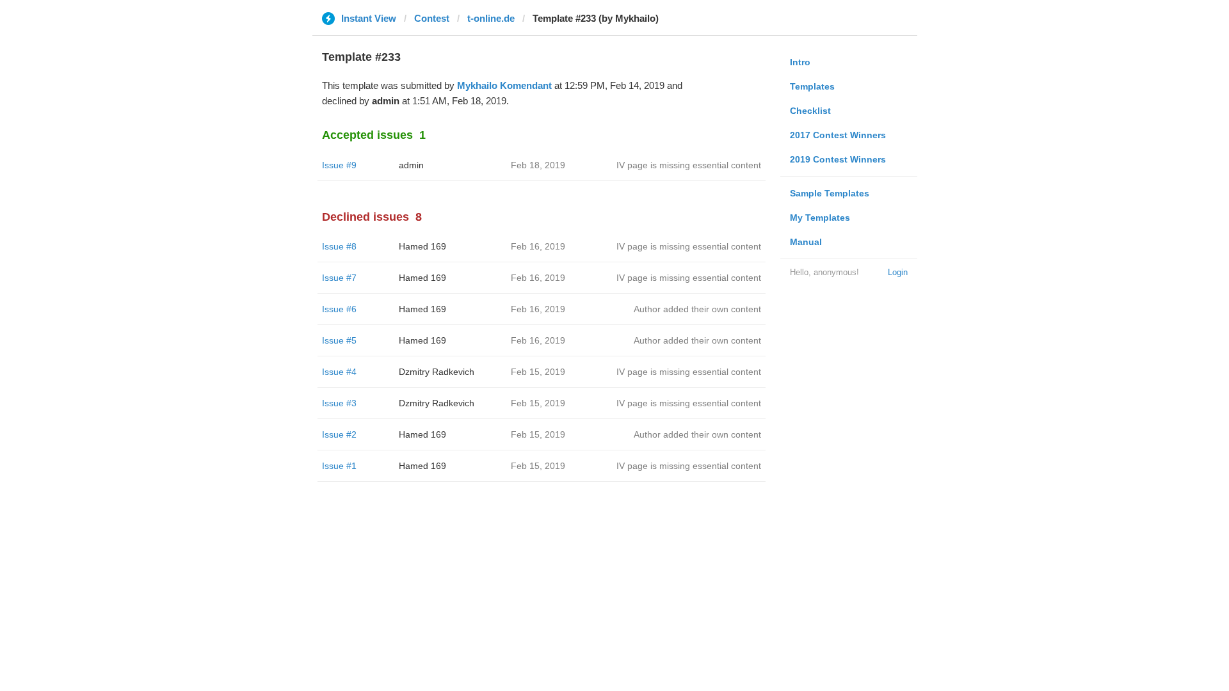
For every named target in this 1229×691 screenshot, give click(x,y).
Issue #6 (339, 309)
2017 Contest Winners (838, 135)
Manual (806, 242)
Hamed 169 (422, 246)
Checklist (810, 111)
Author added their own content (697, 309)
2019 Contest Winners (838, 159)
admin (411, 165)
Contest (431, 18)
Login (898, 272)
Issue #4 (339, 372)
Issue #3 (339, 403)
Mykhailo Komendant (504, 85)
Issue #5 (339, 340)
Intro (800, 62)
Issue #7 (339, 278)
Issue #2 (339, 434)
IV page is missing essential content (688, 165)
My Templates (820, 217)
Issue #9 (339, 165)
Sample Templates (829, 193)
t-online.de (491, 18)
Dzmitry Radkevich (436, 372)
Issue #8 (339, 246)
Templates (812, 86)
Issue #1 (339, 466)
